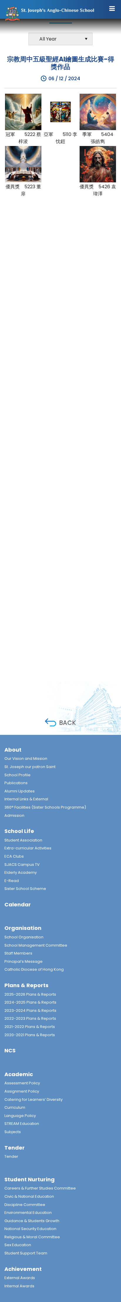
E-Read (11, 880)
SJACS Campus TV (22, 864)
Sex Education (17, 1245)
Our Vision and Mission (25, 758)
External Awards (19, 1278)
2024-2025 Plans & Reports (30, 1002)
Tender (11, 1156)
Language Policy (20, 1115)
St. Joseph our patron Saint (30, 767)
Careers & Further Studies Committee (40, 1188)
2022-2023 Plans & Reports (30, 1018)
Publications (16, 783)
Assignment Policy (21, 1091)
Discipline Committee (24, 1204)
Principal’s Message (23, 961)
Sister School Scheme (25, 888)
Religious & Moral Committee (32, 1237)
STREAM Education (21, 1123)
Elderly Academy (20, 872)
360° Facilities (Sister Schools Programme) (45, 807)
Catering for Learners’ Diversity (33, 1099)
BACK (67, 722)
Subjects (12, 1132)
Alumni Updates (19, 791)
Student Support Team (25, 1253)
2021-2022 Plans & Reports (29, 1026)
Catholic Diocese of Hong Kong (34, 969)
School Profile (17, 775)
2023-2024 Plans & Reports (30, 1010)
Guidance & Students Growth (31, 1221)
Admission (14, 815)
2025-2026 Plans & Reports (30, 994)
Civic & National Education (29, 1196)
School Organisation (23, 937)
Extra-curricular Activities (27, 848)
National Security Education (30, 1229)
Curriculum (14, 1107)
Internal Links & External (26, 799)
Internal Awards (19, 1286)
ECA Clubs (14, 856)
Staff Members (18, 953)
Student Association (23, 840)
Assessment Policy (22, 1083)
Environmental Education (28, 1212)
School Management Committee (35, 945)
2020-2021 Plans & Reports (29, 1035)
